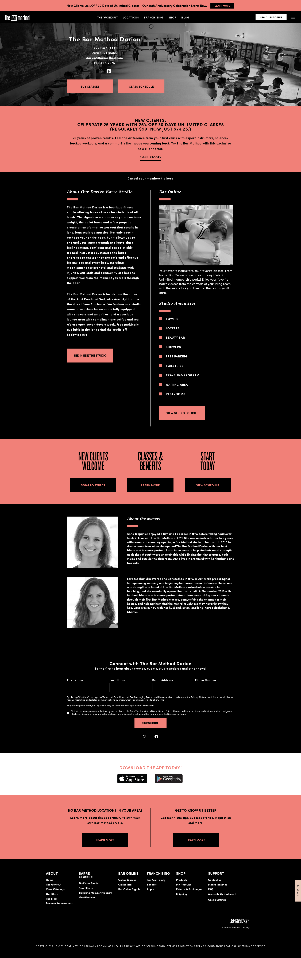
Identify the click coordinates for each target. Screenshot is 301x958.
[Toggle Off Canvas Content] (293, 17)
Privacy (91, 946)
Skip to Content (39, 13)
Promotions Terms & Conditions (201, 946)
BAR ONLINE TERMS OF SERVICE (245, 946)
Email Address (162, 680)
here (169, 178)
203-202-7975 (104, 63)
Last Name (117, 680)
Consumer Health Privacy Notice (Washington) (132, 946)
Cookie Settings (217, 899)
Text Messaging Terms (141, 697)
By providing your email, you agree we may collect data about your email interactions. (111, 705)
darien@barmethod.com (104, 58)
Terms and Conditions (113, 697)
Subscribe (150, 723)
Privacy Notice (198, 697)
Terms (171, 946)
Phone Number (206, 680)
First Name (75, 680)
